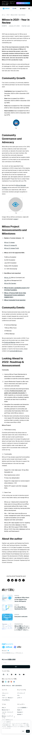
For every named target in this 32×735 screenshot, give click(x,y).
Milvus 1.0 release (9, 242)
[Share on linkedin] (8, 580)
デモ (18, 695)
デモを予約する (6, 700)
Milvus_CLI (7, 277)
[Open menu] (29, 9)
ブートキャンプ (21, 693)
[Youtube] (23, 674)
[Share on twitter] (12, 580)
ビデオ (19, 697)
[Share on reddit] (19, 580)
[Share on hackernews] (23, 580)
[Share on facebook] (16, 580)
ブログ (7, 15)
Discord (19, 712)
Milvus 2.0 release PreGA (11, 248)
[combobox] (23, 8)
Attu (5, 280)
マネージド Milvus (7, 697)
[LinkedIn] (19, 674)
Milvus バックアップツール (7, 716)
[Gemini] (14, 682)
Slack (18, 710)
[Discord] (15, 674)
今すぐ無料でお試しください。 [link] (23, 3)
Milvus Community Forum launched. (15, 300)
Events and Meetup (9, 342)
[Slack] (11, 674)
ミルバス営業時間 (21, 707)
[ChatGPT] (3, 682)
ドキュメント (5, 693)
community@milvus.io (16, 351)
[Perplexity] (6, 682)
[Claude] (11, 682)
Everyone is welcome (21, 616)
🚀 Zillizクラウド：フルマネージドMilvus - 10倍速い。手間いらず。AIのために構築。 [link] (8, 3)
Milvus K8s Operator (10, 283)
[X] (7, 674)
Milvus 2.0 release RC (10, 245)
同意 (28, 731)
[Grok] (8, 682)
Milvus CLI (5, 710)
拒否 (23, 731)
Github (19, 714)
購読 (16, 666)
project (16, 219)
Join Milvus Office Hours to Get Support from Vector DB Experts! (22, 599)
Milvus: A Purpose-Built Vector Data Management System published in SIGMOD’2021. (15, 295)
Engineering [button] (19, 624)
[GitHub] (3, 674)
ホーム (3, 15)
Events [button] (4, 26)
